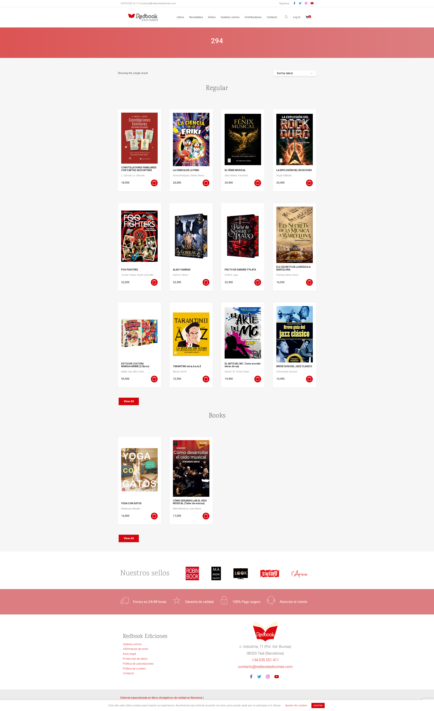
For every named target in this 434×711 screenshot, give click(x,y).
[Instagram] (269, 677)
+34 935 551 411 (265, 660)
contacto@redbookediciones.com (158, 3)
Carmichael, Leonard (286, 371)
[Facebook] (252, 677)
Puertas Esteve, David (287, 275)
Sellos (212, 17)
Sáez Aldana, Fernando (236, 175)
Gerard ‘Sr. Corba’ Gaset (237, 371)
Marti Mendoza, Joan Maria (187, 508)
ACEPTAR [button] (318, 705)
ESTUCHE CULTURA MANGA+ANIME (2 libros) (135, 365)
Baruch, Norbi (180, 371)
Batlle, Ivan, (127, 371)
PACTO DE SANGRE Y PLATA (240, 269)
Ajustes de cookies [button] (296, 705)
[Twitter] (260, 677)
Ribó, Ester (138, 371)
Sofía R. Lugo (231, 275)
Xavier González (145, 275)
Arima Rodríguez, (182, 175)
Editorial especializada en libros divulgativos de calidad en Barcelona (161, 697)
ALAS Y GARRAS (182, 269)
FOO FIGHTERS (129, 269)
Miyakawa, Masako (130, 508)
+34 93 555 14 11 (129, 3)
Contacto (272, 17)
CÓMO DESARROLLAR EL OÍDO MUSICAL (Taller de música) (190, 502)
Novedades (196, 17)
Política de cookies (134, 668)
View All (129, 401)
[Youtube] (277, 677)
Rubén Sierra (197, 175)
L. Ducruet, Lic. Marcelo (133, 175)
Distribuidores (253, 17)
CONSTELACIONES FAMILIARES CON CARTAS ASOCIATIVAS (138, 169)
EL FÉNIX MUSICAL (235, 170)
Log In (296, 17)
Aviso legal (129, 653)
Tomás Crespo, (129, 275)
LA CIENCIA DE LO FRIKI (186, 170)
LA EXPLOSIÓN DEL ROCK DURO (294, 170)
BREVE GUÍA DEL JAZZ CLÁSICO (294, 366)
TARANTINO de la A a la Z (187, 366)
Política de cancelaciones (138, 663)
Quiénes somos (230, 17)
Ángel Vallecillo (284, 175)
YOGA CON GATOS (131, 503)
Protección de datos (135, 658)
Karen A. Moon (180, 275)
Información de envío (135, 649)
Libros (180, 17)
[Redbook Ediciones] (143, 17)
